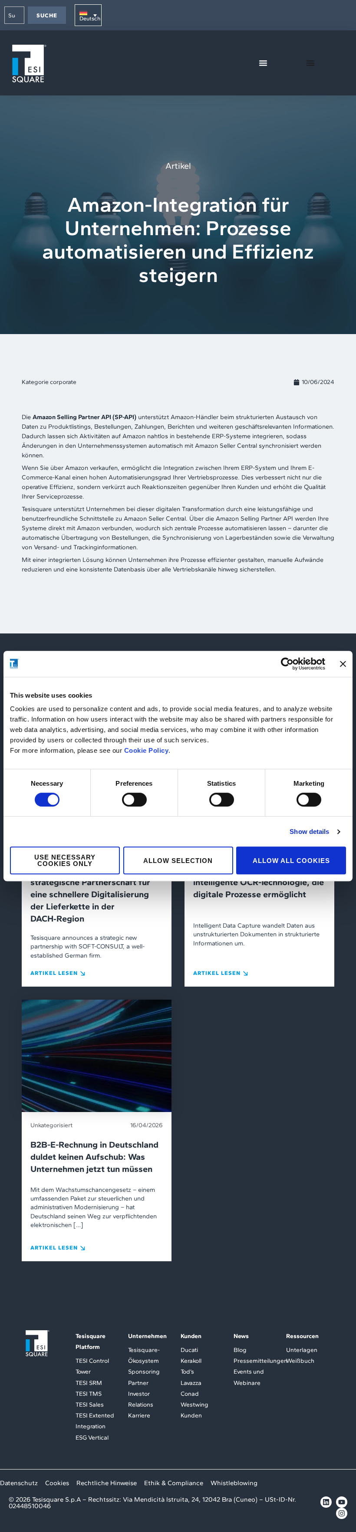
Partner (138, 1383)
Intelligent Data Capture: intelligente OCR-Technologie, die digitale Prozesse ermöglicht (258, 882)
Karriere (139, 1415)
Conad (190, 1393)
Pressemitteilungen (260, 1361)
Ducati (189, 1350)
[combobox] (14, 15)
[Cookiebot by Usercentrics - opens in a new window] (287, 663)
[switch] (134, 800)
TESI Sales (90, 1404)
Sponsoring (144, 1371)
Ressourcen (302, 1336)
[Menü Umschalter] (263, 63)
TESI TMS (89, 1393)
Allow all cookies (291, 860)
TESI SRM (89, 1383)
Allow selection (178, 860)
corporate (63, 382)
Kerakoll (191, 1361)
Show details (309, 831)
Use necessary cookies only (65, 860)
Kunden (191, 1336)
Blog (240, 1350)
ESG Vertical (92, 1437)
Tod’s (187, 1371)
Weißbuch (300, 1361)
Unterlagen (301, 1350)
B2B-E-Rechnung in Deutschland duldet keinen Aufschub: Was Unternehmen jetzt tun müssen (94, 1156)
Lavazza (191, 1383)
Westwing (194, 1404)
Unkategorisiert (51, 1125)
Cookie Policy (146, 750)
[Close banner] (343, 664)
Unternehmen (147, 1336)
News (241, 1336)
